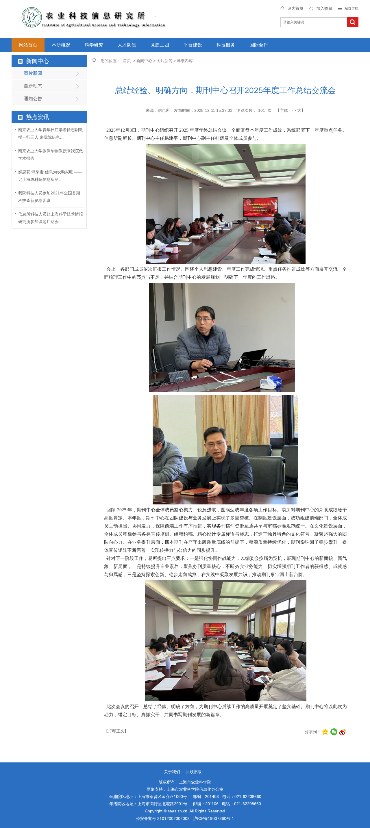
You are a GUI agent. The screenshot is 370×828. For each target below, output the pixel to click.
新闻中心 (144, 60)
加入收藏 (324, 8)
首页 (127, 60)
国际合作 (258, 44)
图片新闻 (33, 73)
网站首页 (28, 44)
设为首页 (295, 8)
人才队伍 (127, 44)
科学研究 (94, 44)
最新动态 (33, 85)
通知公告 (33, 98)
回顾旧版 (194, 771)
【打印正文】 (116, 731)
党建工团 (160, 44)
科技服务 (226, 44)
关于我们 (172, 771)
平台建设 (193, 44)
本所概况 (61, 44)
